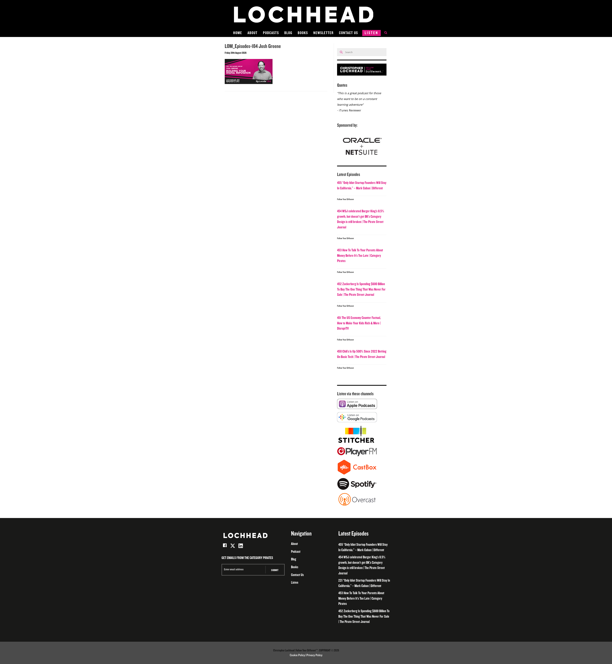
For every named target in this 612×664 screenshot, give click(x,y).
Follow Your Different (345, 199)
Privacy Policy (314, 655)
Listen (371, 33)
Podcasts (271, 33)
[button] (225, 546)
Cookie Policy (297, 655)
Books (303, 33)
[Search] (384, 33)
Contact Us (348, 33)
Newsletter (323, 33)
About (253, 33)
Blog (288, 33)
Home (237, 33)
